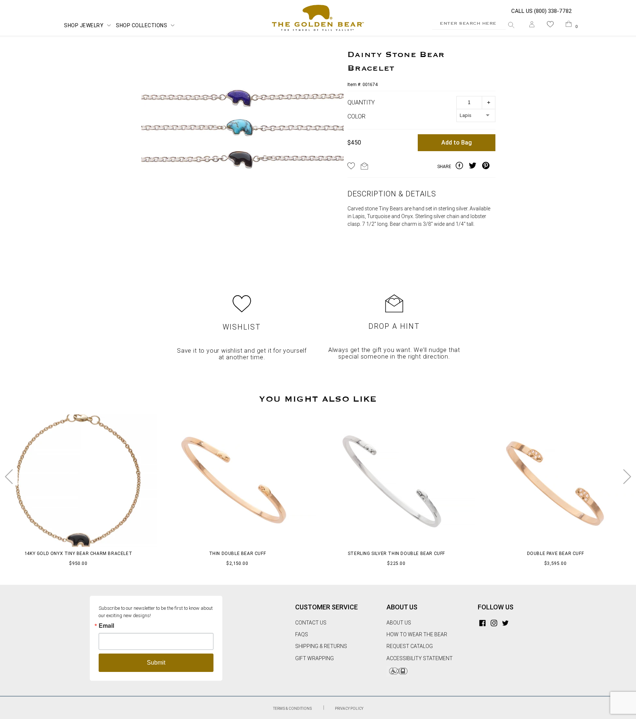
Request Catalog (409, 646)
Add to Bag (456, 142)
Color (356, 116)
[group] (242, 138)
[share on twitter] (475, 166)
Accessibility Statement (419, 658)
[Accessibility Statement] (397, 675)
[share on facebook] (462, 166)
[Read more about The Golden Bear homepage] (318, 18)
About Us (398, 623)
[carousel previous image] (9, 476)
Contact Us (310, 623)
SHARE (444, 166)
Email (106, 626)
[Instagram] (494, 623)
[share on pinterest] (488, 166)
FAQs (301, 634)
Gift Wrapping (314, 658)
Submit (156, 662)
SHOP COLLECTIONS (141, 25)
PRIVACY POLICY (349, 708)
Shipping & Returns (321, 646)
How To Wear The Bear (416, 634)
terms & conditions (292, 708)
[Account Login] (532, 25)
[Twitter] (505, 623)
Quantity (361, 102)
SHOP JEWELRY (83, 25)
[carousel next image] (627, 476)
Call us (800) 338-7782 (541, 11)
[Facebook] (482, 623)
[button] (550, 25)
